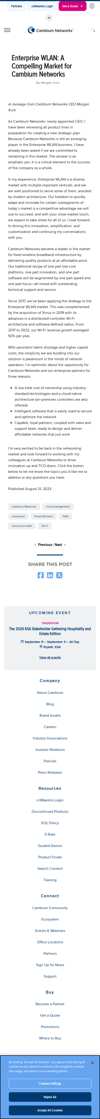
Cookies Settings (50, 1083)
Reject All (50, 1097)
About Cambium (50, 692)
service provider (22, 526)
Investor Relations (50, 749)
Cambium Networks (24, 506)
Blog (50, 704)
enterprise (18, 516)
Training (50, 880)
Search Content (50, 868)
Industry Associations (50, 738)
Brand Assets (50, 715)
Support (50, 976)
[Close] (92, 1063)
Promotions (50, 1026)
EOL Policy (50, 823)
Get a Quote (70, 6)
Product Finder (50, 857)
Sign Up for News (50, 965)
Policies (50, 761)
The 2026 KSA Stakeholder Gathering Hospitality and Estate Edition (50, 631)
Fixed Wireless (43, 516)
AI (49, 18)
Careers (50, 726)
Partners (16, 6)
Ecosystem (50, 919)
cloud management (58, 506)
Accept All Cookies (50, 1110)
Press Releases (50, 772)
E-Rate (50, 834)
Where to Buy (50, 1038)
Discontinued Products (50, 811)
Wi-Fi (45, 526)
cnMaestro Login (42, 6)
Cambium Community (50, 908)
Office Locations (50, 942)
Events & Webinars (50, 930)
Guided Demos (50, 845)
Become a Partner (50, 1004)
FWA (65, 516)
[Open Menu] (7, 30)
